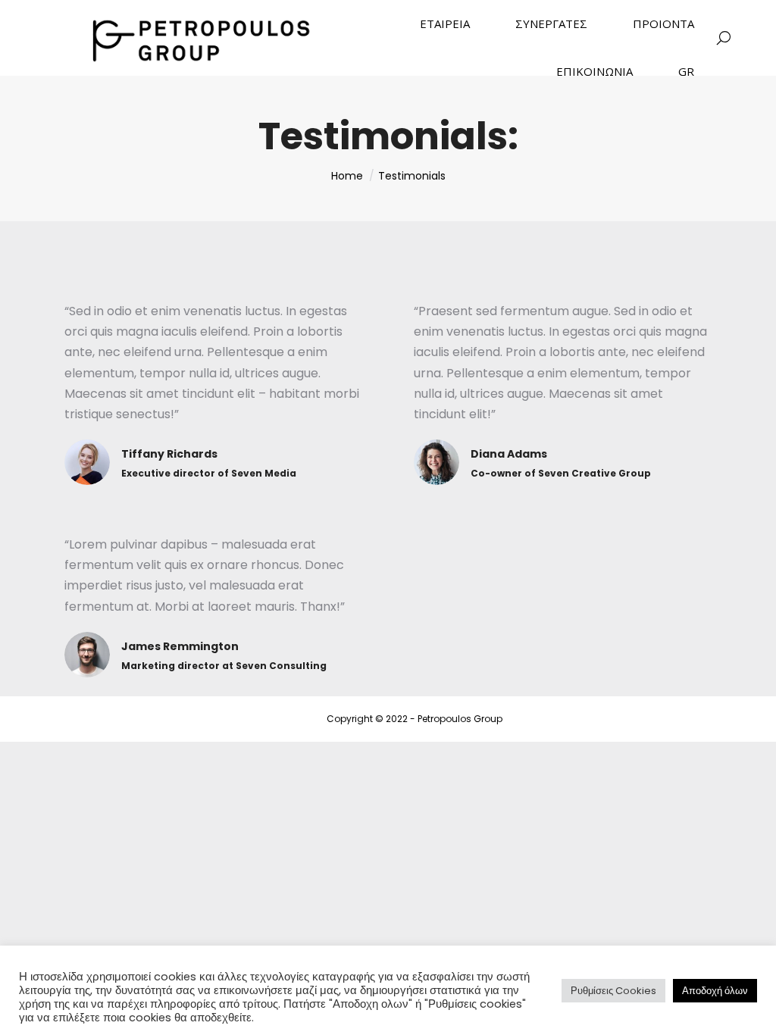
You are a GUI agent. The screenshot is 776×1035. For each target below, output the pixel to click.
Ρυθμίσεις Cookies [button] (613, 990)
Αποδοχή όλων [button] (715, 990)
